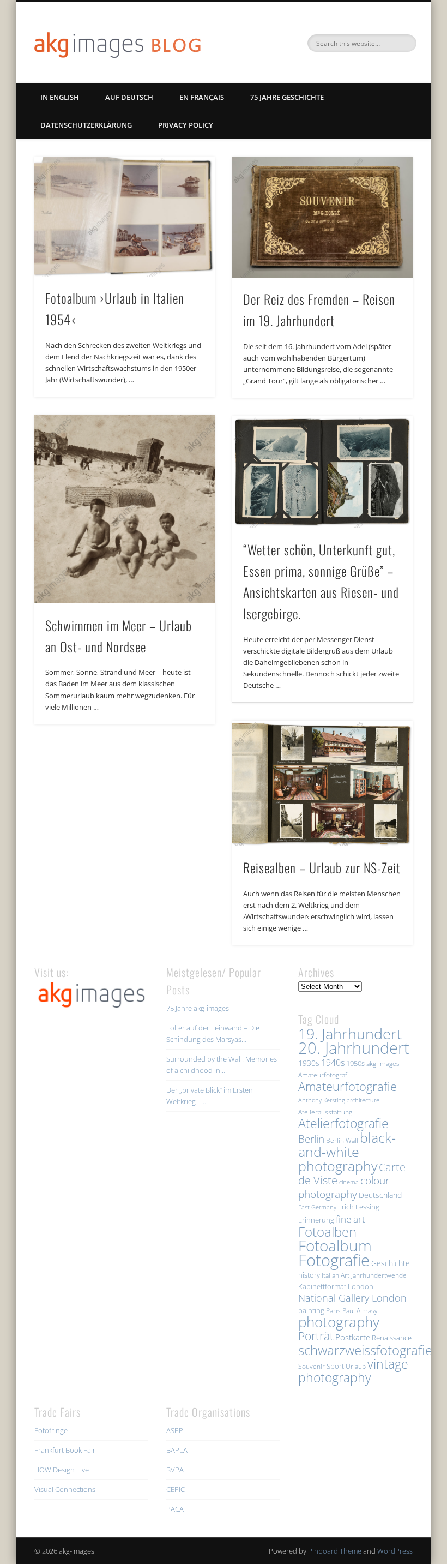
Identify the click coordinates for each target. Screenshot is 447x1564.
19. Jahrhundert (350, 1033)
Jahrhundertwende (379, 1275)
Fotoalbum (335, 1245)
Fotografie (334, 1260)
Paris (333, 1310)
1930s (308, 1063)
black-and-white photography (347, 1151)
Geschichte (390, 1263)
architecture (363, 1100)
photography (338, 1322)
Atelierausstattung (325, 1112)
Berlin (311, 1138)
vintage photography (353, 1371)
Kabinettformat (322, 1286)
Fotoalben (327, 1232)
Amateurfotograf (322, 1075)
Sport (335, 1366)
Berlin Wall (342, 1140)
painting (311, 1310)
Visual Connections (64, 1489)
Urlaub (356, 1366)
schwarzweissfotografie (365, 1350)
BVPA (175, 1470)
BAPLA (177, 1450)
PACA (175, 1509)
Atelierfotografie (343, 1123)
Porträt (316, 1336)
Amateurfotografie (347, 1086)
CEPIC (175, 1489)
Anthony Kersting (321, 1100)
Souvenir (311, 1366)
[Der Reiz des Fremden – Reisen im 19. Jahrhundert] (322, 217)
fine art (350, 1219)
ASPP (174, 1430)
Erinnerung (316, 1220)
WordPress (395, 1551)
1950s (355, 1063)
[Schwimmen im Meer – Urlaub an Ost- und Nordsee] (124, 509)
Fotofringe (51, 1430)
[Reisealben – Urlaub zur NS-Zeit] (322, 783)
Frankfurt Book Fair (64, 1450)
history (309, 1275)
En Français (201, 97)
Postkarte (352, 1337)
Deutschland (380, 1195)
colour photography (343, 1187)
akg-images (383, 1063)
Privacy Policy (185, 125)
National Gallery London (352, 1297)
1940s (333, 1063)
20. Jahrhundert (353, 1048)
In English (59, 97)
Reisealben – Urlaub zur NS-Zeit (322, 867)
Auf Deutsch (129, 97)
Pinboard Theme (334, 1551)
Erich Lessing (358, 1207)
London (360, 1286)
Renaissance (392, 1338)
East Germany (317, 1207)
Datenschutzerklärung (86, 125)
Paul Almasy (360, 1310)
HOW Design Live (61, 1470)
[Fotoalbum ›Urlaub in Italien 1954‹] (124, 217)
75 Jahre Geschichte (287, 97)
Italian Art (335, 1275)
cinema (349, 1182)
